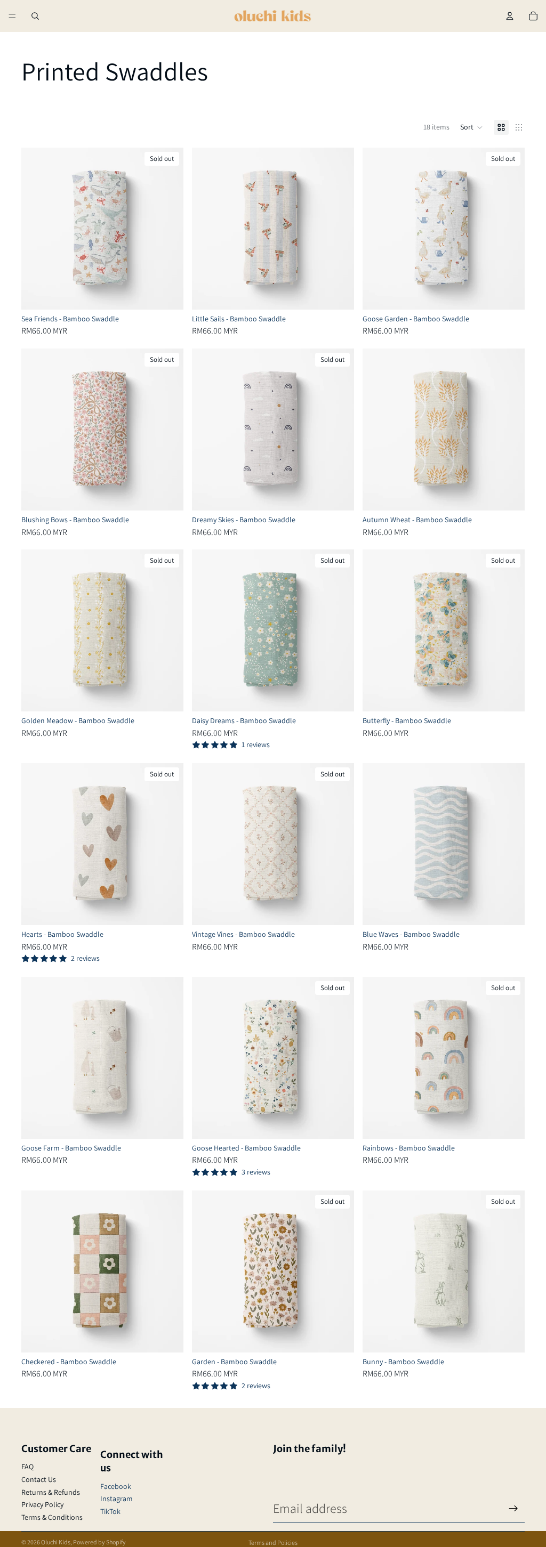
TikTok (110, 1511)
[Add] (337, 293)
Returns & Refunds (50, 1492)
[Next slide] (167, 228)
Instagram (116, 1498)
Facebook (115, 1486)
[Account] (509, 16)
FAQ (27, 1466)
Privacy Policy (42, 1504)
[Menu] (12, 16)
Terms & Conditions (52, 1517)
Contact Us (38, 1479)
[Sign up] (513, 1508)
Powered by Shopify (99, 1542)
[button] (471, 127)
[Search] (35, 16)
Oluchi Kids (55, 1542)
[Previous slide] (37, 228)
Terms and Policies (273, 1542)
